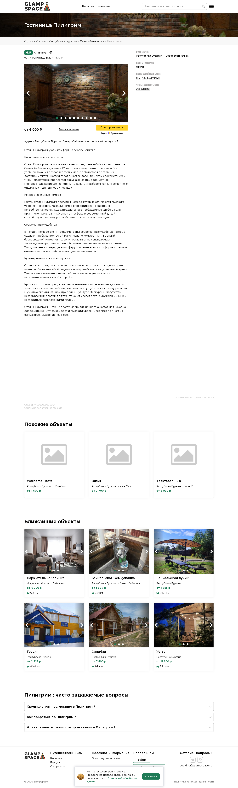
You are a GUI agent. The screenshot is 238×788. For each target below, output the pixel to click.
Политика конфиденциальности (194, 781)
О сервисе (57, 766)
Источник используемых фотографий (194, 397)
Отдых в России (35, 41)
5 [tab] (74, 118)
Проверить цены (112, 127)
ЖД (138, 77)
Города (55, 762)
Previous (28, 93)
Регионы (88, 6)
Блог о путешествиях (106, 758)
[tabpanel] (76, 93)
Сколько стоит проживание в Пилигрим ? (61, 706)
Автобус (154, 77)
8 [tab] (87, 118)
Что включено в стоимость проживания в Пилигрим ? (71, 727)
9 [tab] (91, 118)
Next (123, 93)
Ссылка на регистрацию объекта (43, 407)
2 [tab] (61, 118)
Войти (141, 759)
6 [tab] (78, 118)
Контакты (104, 6)
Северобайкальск (92, 41)
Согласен (151, 776)
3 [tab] (66, 118)
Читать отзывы (69, 129)
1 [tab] (57, 118)
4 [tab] (70, 118)
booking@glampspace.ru (196, 765)
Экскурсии (143, 88)
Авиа (145, 77)
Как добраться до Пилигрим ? (51, 717)
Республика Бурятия (63, 41)
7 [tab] (82, 118)
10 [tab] (95, 118)
